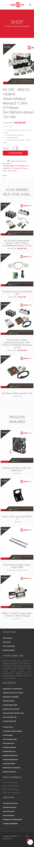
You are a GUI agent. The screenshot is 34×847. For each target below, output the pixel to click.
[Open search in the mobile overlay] (30, 5)
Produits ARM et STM (10, 705)
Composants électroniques (12, 731)
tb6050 (10, 171)
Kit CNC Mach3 (14, 168)
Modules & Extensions (10, 755)
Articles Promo (17, 166)
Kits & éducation (8, 743)
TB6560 (15, 171)
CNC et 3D (26, 166)
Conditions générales (10, 824)
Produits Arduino (9, 701)
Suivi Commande (9, 646)
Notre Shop (7, 642)
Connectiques (8, 735)
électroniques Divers (10, 739)
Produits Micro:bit (9, 751)
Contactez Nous (8, 815)
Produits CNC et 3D (9, 721)
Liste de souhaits (9, 650)
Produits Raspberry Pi (10, 759)
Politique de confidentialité (12, 819)
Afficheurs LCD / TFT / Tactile (13, 693)
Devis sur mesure (9, 811)
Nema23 (5, 171)
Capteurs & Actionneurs (11, 709)
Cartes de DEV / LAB (9, 717)
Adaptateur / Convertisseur (12, 689)
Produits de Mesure (9, 747)
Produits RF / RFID (9, 764)
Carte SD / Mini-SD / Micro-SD (13, 713)
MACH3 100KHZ (23, 168)
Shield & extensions (9, 772)
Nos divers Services (9, 807)
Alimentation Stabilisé (10, 697)
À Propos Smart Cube (10, 803)
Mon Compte (7, 638)
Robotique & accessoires (11, 768)
